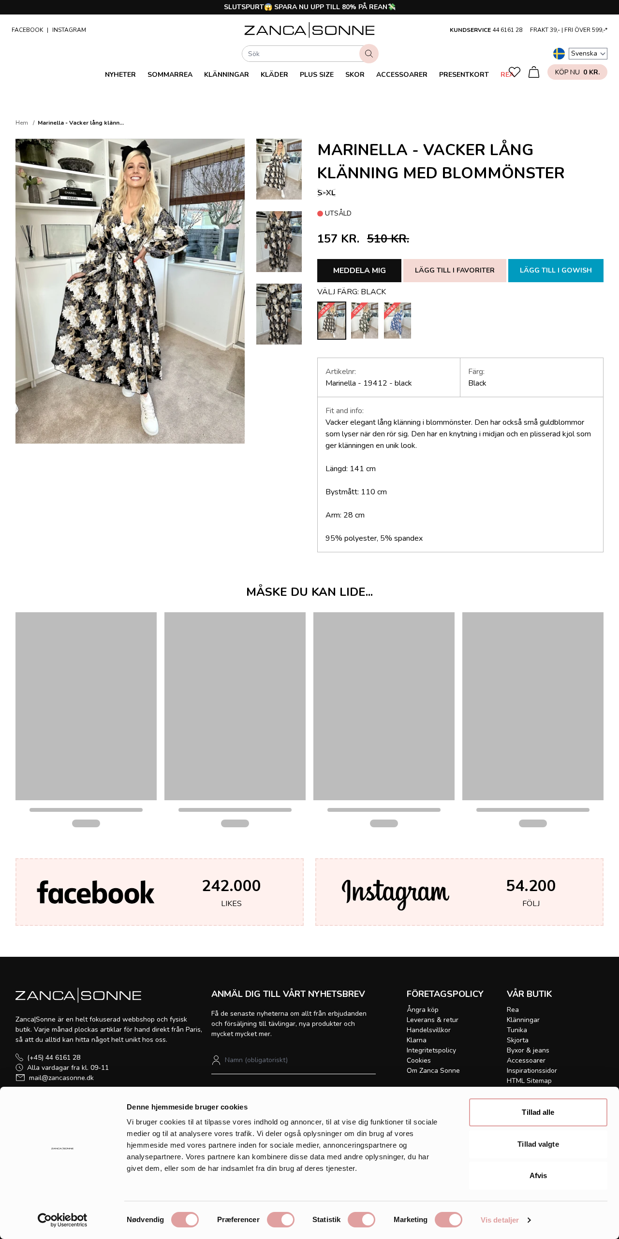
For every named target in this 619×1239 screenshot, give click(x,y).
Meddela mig (359, 270)
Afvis (538, 1175)
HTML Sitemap (529, 1080)
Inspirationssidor (532, 1070)
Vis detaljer (500, 1220)
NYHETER (120, 74)
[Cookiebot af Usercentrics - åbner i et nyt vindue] (62, 1220)
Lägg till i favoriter (455, 270)
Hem (21, 123)
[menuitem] (120, 74)
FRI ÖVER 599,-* (585, 30)
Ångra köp (423, 1009)
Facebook (27, 30)
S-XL (326, 193)
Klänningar (226, 74)
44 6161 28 (507, 30)
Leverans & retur (432, 1019)
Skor (355, 74)
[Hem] (310, 30)
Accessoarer (401, 74)
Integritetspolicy (431, 1050)
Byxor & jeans (528, 1050)
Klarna (417, 1040)
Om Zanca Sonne (433, 1070)
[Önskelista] (514, 72)
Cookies (419, 1060)
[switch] (281, 1219)
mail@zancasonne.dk (61, 1077)
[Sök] (369, 53)
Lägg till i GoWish (556, 270)
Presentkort (464, 74)
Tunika (517, 1030)
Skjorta (518, 1040)
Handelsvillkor (429, 1030)
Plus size (317, 74)
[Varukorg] (534, 72)
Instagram (69, 30)
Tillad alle (538, 1112)
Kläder (274, 74)
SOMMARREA (169, 74)
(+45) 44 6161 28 (53, 1057)
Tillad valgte (538, 1144)
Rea (507, 74)
